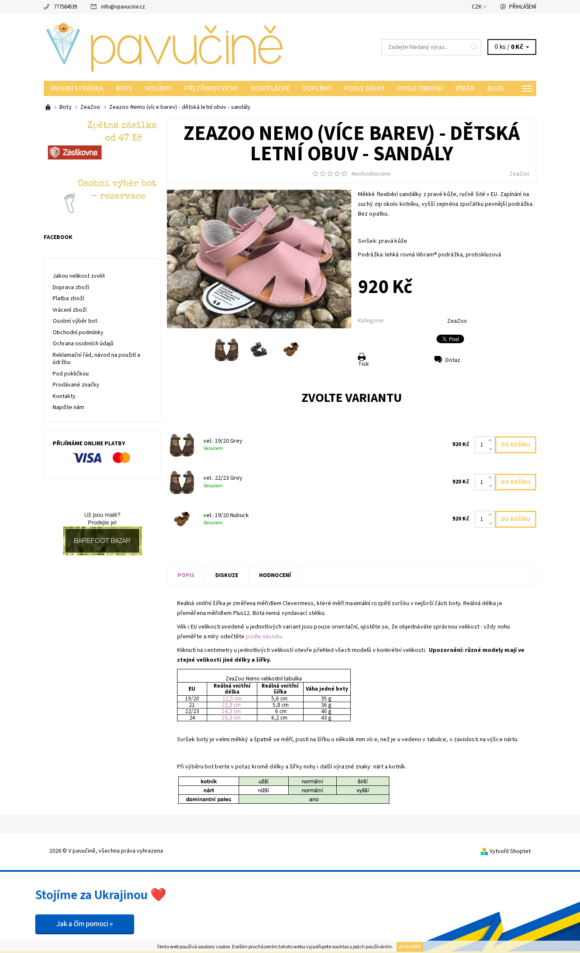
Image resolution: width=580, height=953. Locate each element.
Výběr (465, 88)
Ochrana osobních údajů (83, 343)
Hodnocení (275, 575)
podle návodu (263, 636)
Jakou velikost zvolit (79, 276)
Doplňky (317, 88)
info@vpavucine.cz (123, 7)
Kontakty (64, 396)
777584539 (65, 7)
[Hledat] (474, 47)
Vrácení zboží (70, 310)
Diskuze (226, 575)
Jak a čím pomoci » (84, 924)
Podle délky (364, 88)
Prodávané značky (76, 385)
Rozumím (410, 946)
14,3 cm (231, 711)
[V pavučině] (167, 46)
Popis (185, 575)
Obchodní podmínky (78, 332)
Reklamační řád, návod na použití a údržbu (96, 359)
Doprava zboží (71, 287)
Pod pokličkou (71, 374)
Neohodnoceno (371, 174)
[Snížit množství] (492, 449)
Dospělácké (270, 88)
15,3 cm (231, 718)
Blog (495, 88)
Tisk (363, 364)
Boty (124, 88)
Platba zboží (68, 298)
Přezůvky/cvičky (211, 88)
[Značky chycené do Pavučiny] (48, 107)
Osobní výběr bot (75, 321)
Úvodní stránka (76, 88)
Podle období (420, 88)
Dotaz (452, 360)
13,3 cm (231, 705)
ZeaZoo (519, 174)
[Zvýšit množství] (492, 440)
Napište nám (68, 407)
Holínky (158, 88)
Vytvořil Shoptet (510, 851)
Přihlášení (522, 7)
